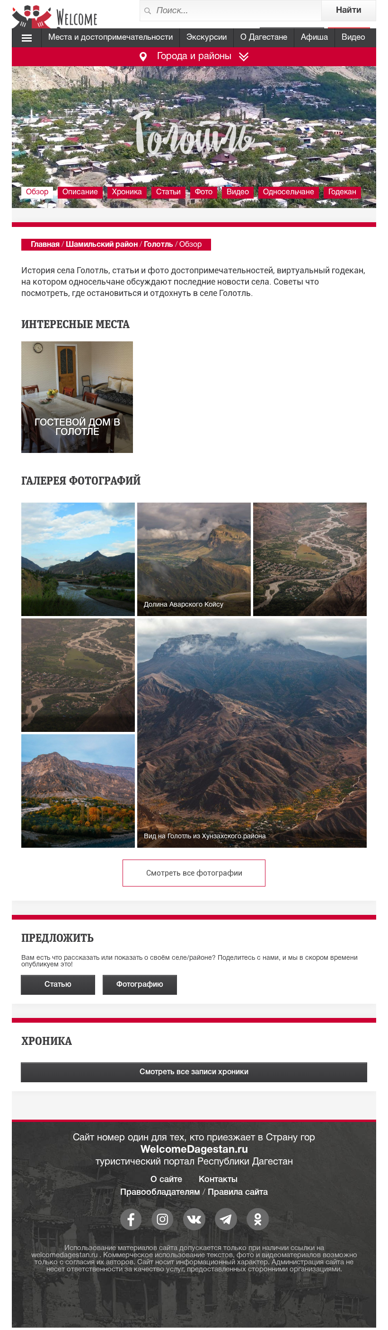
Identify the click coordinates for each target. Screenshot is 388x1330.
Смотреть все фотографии (194, 873)
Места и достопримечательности (110, 37)
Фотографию (139, 985)
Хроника (127, 192)
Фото (203, 192)
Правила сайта (238, 1192)
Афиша (314, 37)
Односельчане (288, 192)
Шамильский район (102, 245)
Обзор (37, 192)
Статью (57, 985)
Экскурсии (206, 37)
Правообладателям (160, 1192)
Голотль (158, 245)
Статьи (168, 192)
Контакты (218, 1179)
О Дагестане (263, 37)
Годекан (342, 192)
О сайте (166, 1179)
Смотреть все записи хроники (194, 1072)
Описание (80, 192)
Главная (45, 245)
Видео (353, 37)
